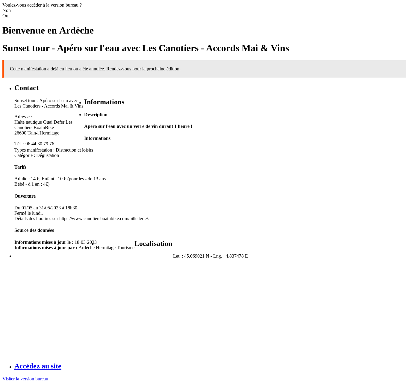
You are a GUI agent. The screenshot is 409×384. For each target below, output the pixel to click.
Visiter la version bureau (25, 378)
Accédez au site (37, 366)
